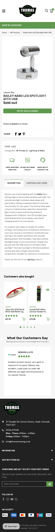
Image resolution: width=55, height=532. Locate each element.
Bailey (39, 194)
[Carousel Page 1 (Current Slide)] (20, 327)
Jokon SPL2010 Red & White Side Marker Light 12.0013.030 (15, 311)
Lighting (30, 260)
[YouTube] (12, 499)
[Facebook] (15, 134)
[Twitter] (19, 134)
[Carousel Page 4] (31, 327)
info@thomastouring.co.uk (18, 441)
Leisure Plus (8, 92)
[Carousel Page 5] (34, 327)
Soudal (33, 307)
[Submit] (49, 484)
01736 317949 (12, 430)
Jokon (8, 307)
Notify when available (27, 111)
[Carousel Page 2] (24, 327)
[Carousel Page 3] (27, 327)
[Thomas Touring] (28, 11)
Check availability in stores (15, 124)
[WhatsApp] (16, 499)
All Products (21, 150)
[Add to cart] (23, 319)
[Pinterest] (23, 134)
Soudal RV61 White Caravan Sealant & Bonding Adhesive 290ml (38, 312)
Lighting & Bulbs (36, 150)
